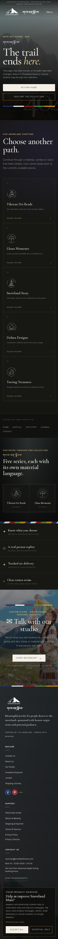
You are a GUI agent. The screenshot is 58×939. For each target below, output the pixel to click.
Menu (49, 12)
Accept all (17, 929)
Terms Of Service (13, 829)
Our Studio (10, 767)
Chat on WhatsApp (16, 878)
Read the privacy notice (15, 922)
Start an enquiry (29, 658)
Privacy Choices (12, 839)
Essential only (41, 929)
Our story (31, 427)
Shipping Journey (13, 783)
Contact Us (10, 756)
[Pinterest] (14, 792)
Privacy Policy (11, 835)
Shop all (17, 427)
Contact (7, 432)
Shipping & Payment (14, 824)
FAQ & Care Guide (13, 813)
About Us (9, 761)
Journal (45, 427)
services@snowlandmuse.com (19, 859)
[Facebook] (8, 792)
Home (6, 427)
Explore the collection (29, 97)
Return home (29, 87)
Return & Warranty (13, 818)
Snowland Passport (14, 772)
